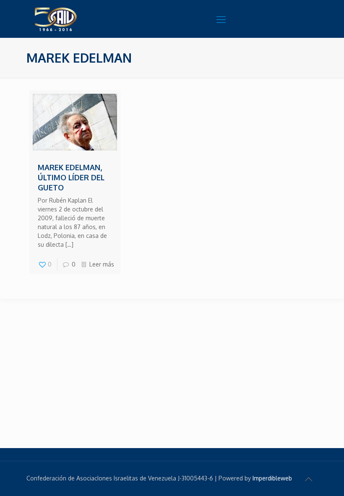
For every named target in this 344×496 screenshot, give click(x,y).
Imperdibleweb (272, 478)
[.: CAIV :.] (77, 19)
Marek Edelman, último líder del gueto (71, 177)
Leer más (101, 264)
